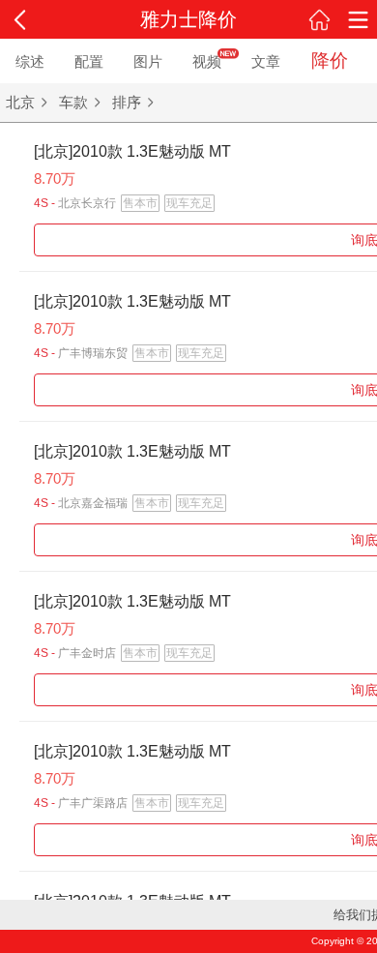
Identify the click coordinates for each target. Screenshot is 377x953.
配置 (88, 61)
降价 (329, 60)
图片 (147, 61)
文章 (265, 61)
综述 (29, 61)
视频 (206, 61)
